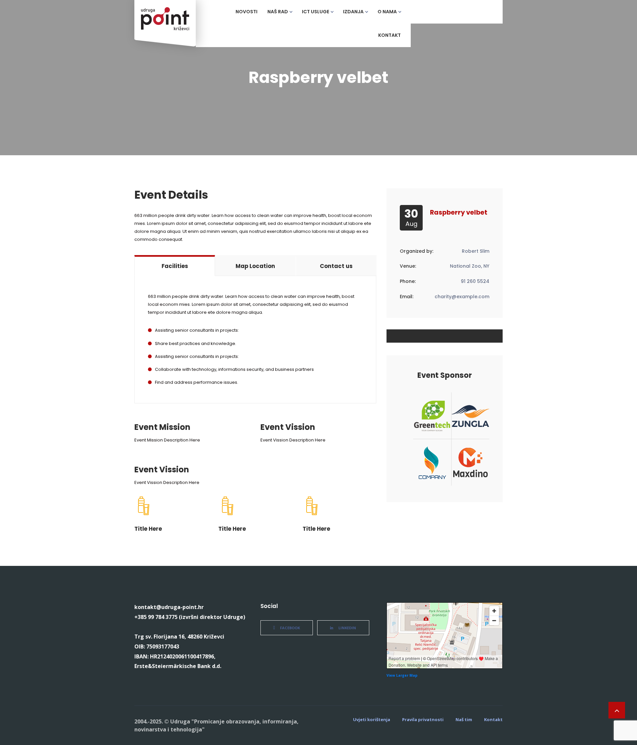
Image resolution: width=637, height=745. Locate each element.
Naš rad (277, 11)
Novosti (246, 11)
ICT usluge (315, 11)
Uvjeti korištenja (371, 719)
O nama (387, 11)
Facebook (290, 627)
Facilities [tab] (175, 266)
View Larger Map (402, 675)
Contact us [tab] (336, 266)
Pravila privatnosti (423, 719)
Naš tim (464, 719)
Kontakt (389, 35)
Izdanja (353, 11)
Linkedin (347, 627)
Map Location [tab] (255, 266)
